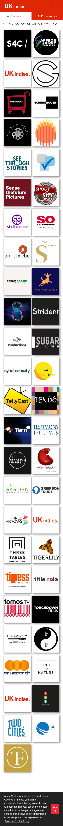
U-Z (52, 24)
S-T (46, 24)
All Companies (15, 16)
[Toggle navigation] (56, 6)
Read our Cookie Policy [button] (17, 821)
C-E (23, 24)
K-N (34, 24)
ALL (5, 24)
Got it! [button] (55, 809)
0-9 (11, 24)
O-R (40, 24)
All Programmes (47, 16)
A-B (17, 24)
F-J (28, 24)
